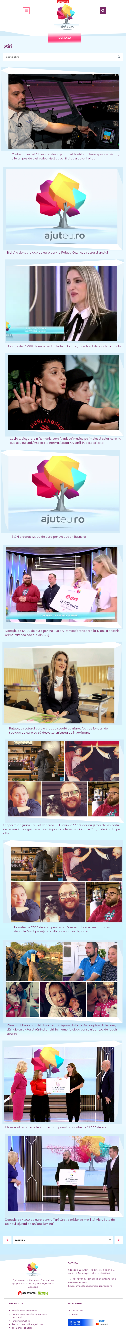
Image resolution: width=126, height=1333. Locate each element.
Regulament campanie (24, 1310)
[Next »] (119, 1240)
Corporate (77, 1310)
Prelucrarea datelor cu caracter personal (30, 1315)
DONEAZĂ (64, 38)
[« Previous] (7, 1240)
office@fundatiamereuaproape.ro (93, 1286)
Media (75, 1314)
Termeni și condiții (22, 1328)
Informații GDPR (21, 1321)
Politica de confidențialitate (27, 1324)
